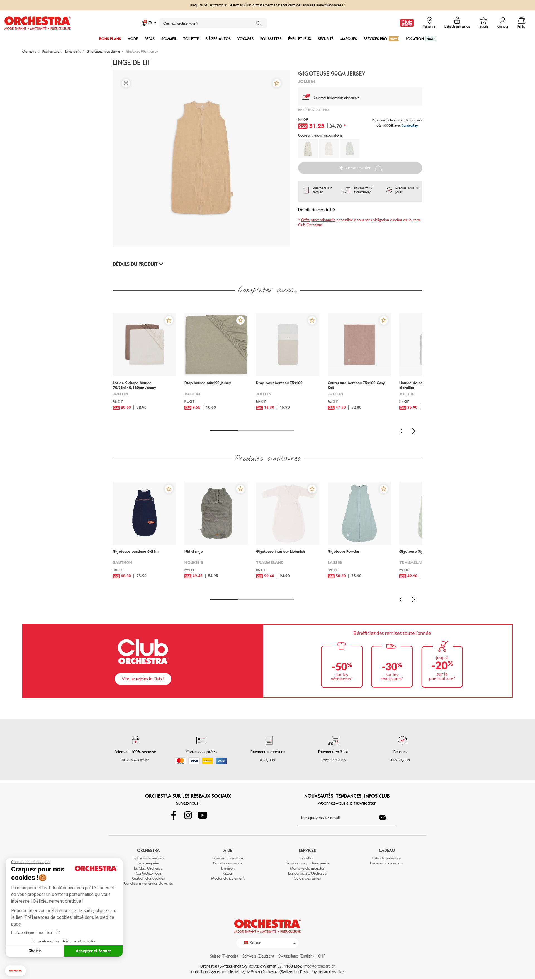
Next (413, 431)
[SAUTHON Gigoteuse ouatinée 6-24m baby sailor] (144, 513)
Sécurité (326, 38)
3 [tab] (280, 430)
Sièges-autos (218, 38)
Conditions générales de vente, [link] (218, 971)
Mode (133, 38)
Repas (150, 38)
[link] (407, 23)
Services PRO (375, 38)
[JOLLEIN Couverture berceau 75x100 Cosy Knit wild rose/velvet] (359, 344)
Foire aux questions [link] (227, 858)
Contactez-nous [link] (148, 873)
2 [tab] (252, 430)
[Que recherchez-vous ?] (259, 23)
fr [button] (150, 23)
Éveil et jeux (299, 38)
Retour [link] (228, 873)
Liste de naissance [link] (386, 858)
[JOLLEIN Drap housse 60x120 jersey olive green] (216, 344)
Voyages (245, 38)
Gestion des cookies (148, 878)
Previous (401, 431)
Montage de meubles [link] (307, 868)
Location (415, 38)
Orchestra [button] (148, 850)
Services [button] (307, 850)
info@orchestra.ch (319, 966)
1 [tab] (224, 430)
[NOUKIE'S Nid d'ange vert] (216, 513)
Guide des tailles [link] (307, 878)
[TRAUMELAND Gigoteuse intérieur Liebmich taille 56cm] (287, 513)
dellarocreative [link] (331, 971)
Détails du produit (315, 209)
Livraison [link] (228, 868)
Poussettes (270, 38)
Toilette (191, 38)
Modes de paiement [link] (227, 878)
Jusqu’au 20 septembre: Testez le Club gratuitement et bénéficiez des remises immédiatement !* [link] (267, 5)
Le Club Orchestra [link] (148, 868)
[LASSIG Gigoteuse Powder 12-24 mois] (359, 513)
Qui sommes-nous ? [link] (148, 858)
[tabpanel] (144, 368)
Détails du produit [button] (136, 264)
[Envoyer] (385, 817)
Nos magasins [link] (148, 863)
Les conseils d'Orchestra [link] (307, 873)
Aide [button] (227, 850)
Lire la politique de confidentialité (35, 933)
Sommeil (169, 38)
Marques (348, 38)
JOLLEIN (306, 81)
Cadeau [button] (387, 850)
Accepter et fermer (93, 951)
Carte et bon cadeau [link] (386, 863)
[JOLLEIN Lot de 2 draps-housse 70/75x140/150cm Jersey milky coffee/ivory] (144, 344)
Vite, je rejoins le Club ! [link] (143, 678)
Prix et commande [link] (228, 863)
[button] (15, 970)
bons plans (110, 38)
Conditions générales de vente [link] (148, 883)
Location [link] (307, 858)
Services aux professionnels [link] (307, 863)
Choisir (34, 951)
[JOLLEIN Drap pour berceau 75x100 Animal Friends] (287, 344)
